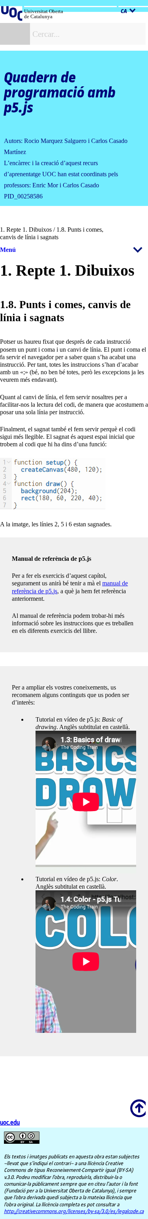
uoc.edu (10, 1123)
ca (124, 11)
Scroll (136, 1103)
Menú (8, 249)
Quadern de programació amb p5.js (60, 93)
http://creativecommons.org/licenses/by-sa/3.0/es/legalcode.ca (74, 1211)
